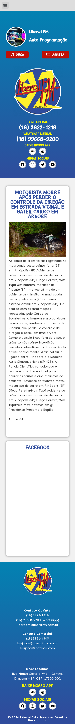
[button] (5, 5)
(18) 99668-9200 (37, 139)
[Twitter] (42, 164)
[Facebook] (22, 164)
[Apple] (42, 151)
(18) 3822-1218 (37, 127)
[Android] (32, 151)
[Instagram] (32, 164)
